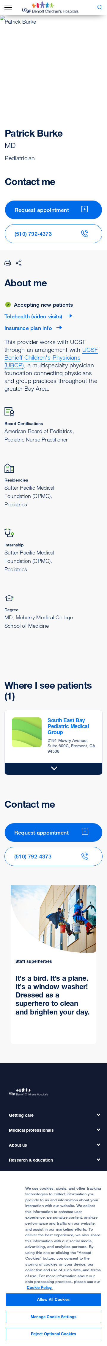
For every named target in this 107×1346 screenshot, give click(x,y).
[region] (53, 1258)
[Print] (7, 262)
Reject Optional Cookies (53, 1333)
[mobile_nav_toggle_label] (8, 7)
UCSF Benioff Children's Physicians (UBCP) (51, 357)
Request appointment (42, 210)
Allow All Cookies (53, 1299)
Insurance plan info (28, 328)
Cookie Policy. (40, 1287)
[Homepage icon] (54, 7)
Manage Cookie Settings (53, 1316)
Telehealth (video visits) (33, 316)
